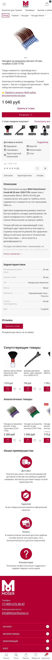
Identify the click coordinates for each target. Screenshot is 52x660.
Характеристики (25, 175)
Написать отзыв (12, 326)
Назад (5, 15)
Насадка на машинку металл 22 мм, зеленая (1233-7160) (33, 426)
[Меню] (4, 4)
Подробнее (42, 142)
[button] (17, 168)
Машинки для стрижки (12, 10)
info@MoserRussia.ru (15, 613)
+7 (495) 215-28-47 (13, 604)
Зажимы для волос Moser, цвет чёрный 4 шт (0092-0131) (33, 373)
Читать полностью (12, 254)
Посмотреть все (42, 121)
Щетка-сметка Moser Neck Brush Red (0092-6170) (13, 373)
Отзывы (40, 175)
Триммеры (30, 10)
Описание (8, 175)
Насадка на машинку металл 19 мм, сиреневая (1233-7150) (13, 427)
